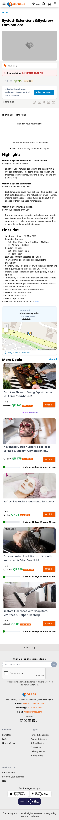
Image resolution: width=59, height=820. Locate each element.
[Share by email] (54, 102)
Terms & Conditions (40, 735)
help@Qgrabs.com (33, 711)
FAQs (4, 739)
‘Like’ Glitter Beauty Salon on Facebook (29, 142)
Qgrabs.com (16, 813)
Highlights (7, 114)
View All (53, 359)
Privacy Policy (37, 755)
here (37, 301)
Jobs (4, 780)
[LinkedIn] (34, 721)
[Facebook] (29, 721)
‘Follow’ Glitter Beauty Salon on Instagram (30, 148)
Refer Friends (8, 772)
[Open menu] (4, 3)
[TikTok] (37, 720)
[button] (29, 334)
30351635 (26, 319)
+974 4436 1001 (35, 707)
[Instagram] (21, 720)
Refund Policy (37, 743)
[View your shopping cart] (49, 3)
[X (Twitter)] (25, 720)
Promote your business (13, 776)
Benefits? (6, 735)
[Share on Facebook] (40, 102)
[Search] (43, 3)
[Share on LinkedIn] (48, 102)
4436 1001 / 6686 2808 (33, 703)
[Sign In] (55, 3)
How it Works (8, 743)
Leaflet (38, 349)
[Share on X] (44, 102)
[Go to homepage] (16, 3)
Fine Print (21, 114)
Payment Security (39, 739)
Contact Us (36, 747)
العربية (38, 3)
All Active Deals (43, 92)
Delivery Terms (38, 751)
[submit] (54, 664)
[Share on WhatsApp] (34, 102)
